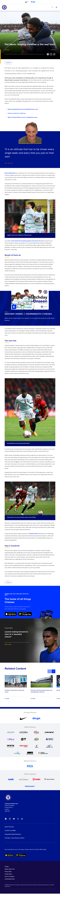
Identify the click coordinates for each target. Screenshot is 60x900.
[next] (53, 671)
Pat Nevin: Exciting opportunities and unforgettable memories (41, 691)
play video (14, 289)
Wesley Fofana (34, 533)
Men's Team (8, 644)
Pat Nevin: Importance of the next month (14, 691)
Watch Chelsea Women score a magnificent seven (23, 117)
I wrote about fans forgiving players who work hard (25, 240)
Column (7, 49)
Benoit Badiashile (10, 173)
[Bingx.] (33, 2)
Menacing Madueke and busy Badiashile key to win (23, 109)
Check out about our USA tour (17, 113)
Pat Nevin (8, 62)
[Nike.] (27, 2)
